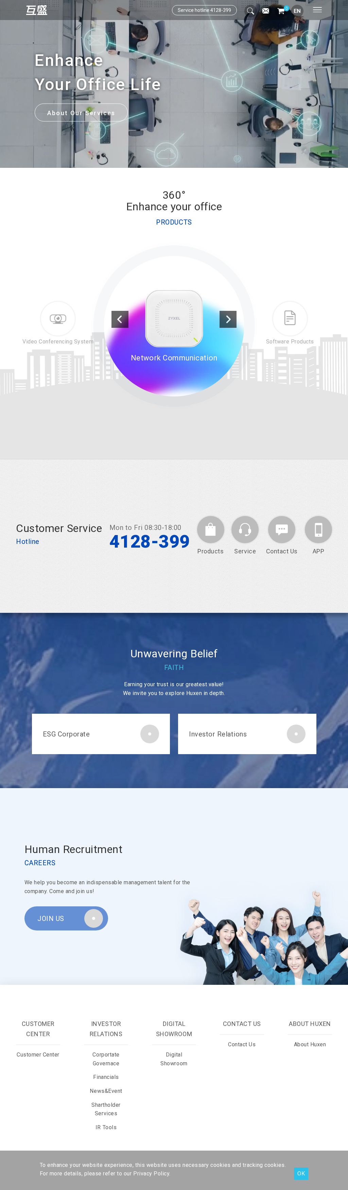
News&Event (106, 1091)
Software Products (174, 365)
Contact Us (242, 1044)
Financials (106, 1077)
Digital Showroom (173, 1059)
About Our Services (81, 112)
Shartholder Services (106, 1109)
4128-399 (149, 542)
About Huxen (310, 1044)
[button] (168, 159)
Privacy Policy (151, 1173)
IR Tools (106, 1127)
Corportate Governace (105, 1059)
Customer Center (38, 1054)
